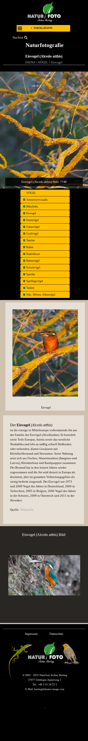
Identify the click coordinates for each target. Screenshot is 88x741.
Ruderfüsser (33, 254)
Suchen (17, 37)
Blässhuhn (32, 206)
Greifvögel (32, 233)
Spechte (30, 274)
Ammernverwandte (37, 199)
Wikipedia (26, 509)
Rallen (29, 247)
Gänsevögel (32, 226)
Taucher (30, 240)
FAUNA (30, 62)
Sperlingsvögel (34, 281)
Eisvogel (56, 62)
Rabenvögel (32, 260)
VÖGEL (43, 62)
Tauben (30, 287)
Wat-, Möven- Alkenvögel (40, 294)
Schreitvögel (33, 267)
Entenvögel (32, 220)
